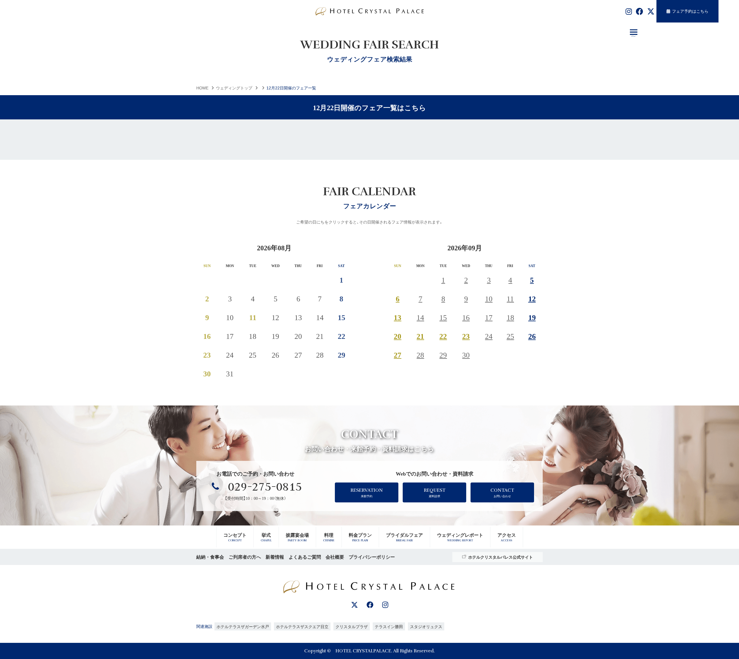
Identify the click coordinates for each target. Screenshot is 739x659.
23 (466, 335)
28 (420, 354)
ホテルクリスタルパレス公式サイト (500, 557)
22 (443, 335)
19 (532, 316)
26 (532, 335)
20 (397, 335)
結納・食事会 (210, 556)
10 (488, 298)
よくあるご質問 (305, 556)
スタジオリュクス (426, 626)
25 (510, 335)
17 (488, 316)
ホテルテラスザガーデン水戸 (243, 626)
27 (397, 354)
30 (466, 354)
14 (420, 316)
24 (488, 335)
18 (510, 316)
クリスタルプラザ (351, 626)
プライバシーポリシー (372, 556)
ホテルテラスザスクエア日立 (302, 626)
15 (443, 316)
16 (466, 316)
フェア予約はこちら (690, 11)
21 (420, 335)
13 (397, 316)
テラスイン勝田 (389, 626)
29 (443, 354)
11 (510, 298)
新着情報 (275, 556)
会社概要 (335, 556)
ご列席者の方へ (245, 556)
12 (532, 298)
